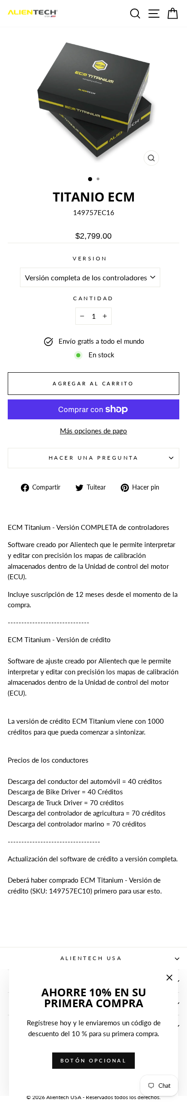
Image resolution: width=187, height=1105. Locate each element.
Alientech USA (91, 958)
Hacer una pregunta (94, 457)
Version (90, 258)
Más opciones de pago (93, 431)
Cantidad (93, 298)
